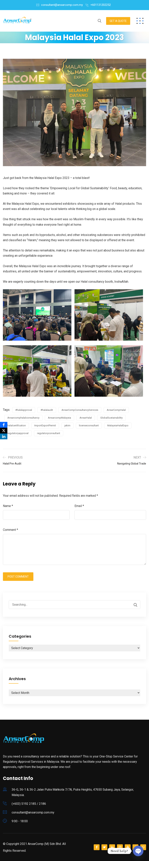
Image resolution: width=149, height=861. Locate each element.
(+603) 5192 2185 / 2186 (29, 804)
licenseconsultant (89, 425)
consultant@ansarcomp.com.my (62, 5)
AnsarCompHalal (116, 409)
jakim (67, 425)
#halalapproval (23, 409)
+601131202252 (100, 5)
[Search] (133, 605)
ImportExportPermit (45, 425)
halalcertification (16, 425)
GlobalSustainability (111, 417)
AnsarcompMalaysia (59, 417)
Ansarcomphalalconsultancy (23, 417)
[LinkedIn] (3, 436)
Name (8, 506)
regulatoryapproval (18, 433)
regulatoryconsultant (48, 433)
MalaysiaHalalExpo (117, 425)
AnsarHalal (86, 417)
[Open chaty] (138, 851)
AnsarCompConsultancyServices (80, 409)
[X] (3, 431)
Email (79, 506)
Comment (10, 530)
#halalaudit (47, 409)
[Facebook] (3, 425)
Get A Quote (118, 20)
